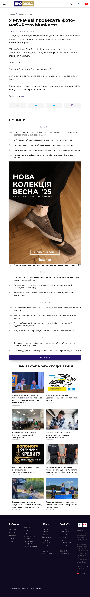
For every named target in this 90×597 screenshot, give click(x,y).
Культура (12, 535)
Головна (79, 566)
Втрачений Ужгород (28, 542)
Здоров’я (12, 532)
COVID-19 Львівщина (64, 530)
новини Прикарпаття (47, 541)
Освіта (11, 538)
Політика (27, 524)
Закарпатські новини (29, 537)
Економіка (13, 529)
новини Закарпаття (46, 536)
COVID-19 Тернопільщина (66, 547)
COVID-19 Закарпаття (64, 536)
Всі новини (45, 357)
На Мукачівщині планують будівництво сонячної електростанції (24, 435)
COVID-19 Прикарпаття (65, 541)
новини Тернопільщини (48, 547)
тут (22, 96)
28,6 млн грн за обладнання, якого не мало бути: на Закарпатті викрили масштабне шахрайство (61, 469)
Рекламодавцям (30, 547)
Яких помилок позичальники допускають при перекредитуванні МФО (25, 469)
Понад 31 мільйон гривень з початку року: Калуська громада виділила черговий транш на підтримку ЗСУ (27, 399)
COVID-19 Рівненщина (65, 552)
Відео (26, 533)
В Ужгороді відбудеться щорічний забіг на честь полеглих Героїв (61, 397)
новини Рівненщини (47, 552)
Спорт (26, 530)
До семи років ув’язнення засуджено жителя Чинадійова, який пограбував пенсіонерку (27, 504)
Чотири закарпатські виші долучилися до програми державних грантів (58, 435)
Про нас (86, 566)
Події (11, 541)
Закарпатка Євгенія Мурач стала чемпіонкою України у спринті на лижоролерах (61, 504)
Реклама (81, 568)
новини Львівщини (46, 530)
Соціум (27, 527)
